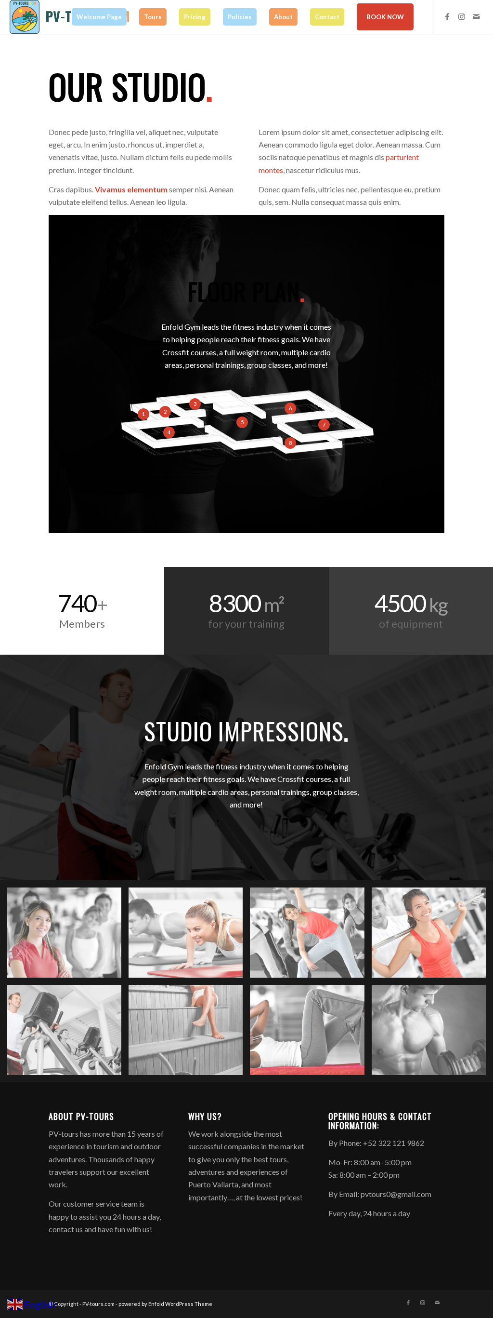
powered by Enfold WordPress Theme (165, 1304)
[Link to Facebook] (447, 16)
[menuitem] (99, 17)
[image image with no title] (68, 936)
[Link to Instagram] (461, 16)
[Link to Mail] (476, 16)
